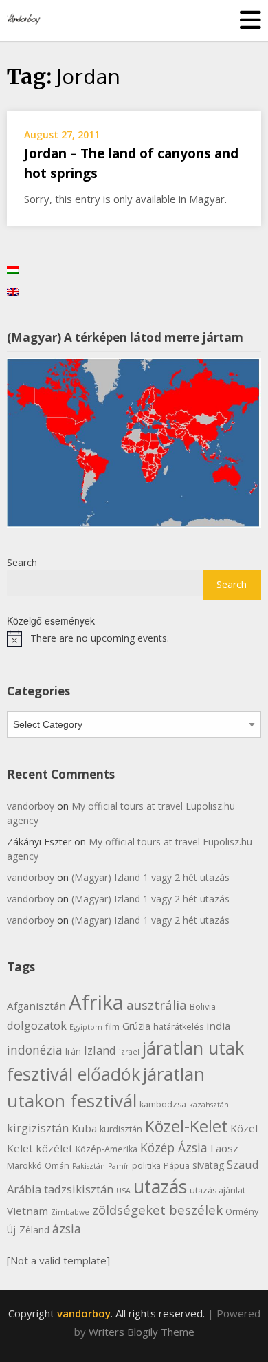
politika (146, 1165)
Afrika (96, 1002)
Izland (100, 1050)
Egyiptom (85, 1027)
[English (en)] (13, 290)
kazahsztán (209, 1105)
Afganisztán (36, 1006)
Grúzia (136, 1026)
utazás (160, 1186)
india (218, 1026)
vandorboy (30, 805)
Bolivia (203, 1007)
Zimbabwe (70, 1212)
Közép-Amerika (106, 1149)
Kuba (84, 1128)
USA (123, 1191)
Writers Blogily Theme (141, 1332)
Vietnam (27, 1211)
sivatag (208, 1164)
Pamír (118, 1166)
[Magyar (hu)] (13, 269)
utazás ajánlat (217, 1190)
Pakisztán (88, 1166)
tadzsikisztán (78, 1189)
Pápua (177, 1165)
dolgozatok (37, 1025)
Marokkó (24, 1165)
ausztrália (156, 1004)
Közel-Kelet (186, 1126)
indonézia (35, 1049)
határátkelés (178, 1027)
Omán (57, 1165)
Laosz (224, 1148)
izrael (129, 1052)
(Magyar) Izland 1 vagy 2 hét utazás (150, 877)
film (112, 1027)
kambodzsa (162, 1104)
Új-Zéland (28, 1229)
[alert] (134, 638)
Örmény (241, 1212)
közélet (54, 1148)
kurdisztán (121, 1129)
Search (22, 562)
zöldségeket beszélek (157, 1209)
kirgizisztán (38, 1128)
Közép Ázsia (174, 1147)
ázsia (66, 1228)
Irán (73, 1051)
